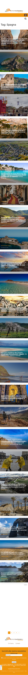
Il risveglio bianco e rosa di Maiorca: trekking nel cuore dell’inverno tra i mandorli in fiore (13, 309)
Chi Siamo (11, 643)
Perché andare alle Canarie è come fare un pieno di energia (13, 266)
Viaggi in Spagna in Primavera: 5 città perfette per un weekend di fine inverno (13, 176)
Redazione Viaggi (4, 112)
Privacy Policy (4, 670)
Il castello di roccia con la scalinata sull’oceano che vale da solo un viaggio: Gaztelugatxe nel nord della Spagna (13, 42)
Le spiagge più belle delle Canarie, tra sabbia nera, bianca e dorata (14, 354)
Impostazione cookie (14, 646)
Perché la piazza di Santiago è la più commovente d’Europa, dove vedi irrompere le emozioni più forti (13, 442)
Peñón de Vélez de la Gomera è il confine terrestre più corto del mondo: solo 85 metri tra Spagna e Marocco (13, 220)
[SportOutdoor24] (14, 10)
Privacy (1, 668)
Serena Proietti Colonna (6, 156)
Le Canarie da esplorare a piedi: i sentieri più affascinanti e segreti (12, 553)
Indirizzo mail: (14, 653)
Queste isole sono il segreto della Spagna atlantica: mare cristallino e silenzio (13, 574)
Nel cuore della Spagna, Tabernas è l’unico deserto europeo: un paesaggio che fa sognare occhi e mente (13, 486)
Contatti (18, 643)
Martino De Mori (4, 68)
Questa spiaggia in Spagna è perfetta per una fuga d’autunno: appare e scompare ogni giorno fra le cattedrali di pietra (14, 529)
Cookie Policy (11, 670)
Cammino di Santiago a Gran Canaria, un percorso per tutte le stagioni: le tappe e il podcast (13, 398)
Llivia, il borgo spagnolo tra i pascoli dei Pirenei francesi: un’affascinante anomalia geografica (13, 132)
